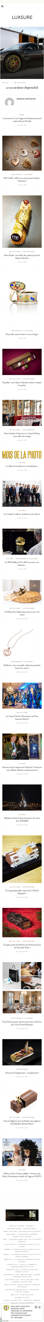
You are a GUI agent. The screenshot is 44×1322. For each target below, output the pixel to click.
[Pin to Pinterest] (19, 129)
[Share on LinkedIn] (22, 129)
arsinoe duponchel (26, 99)
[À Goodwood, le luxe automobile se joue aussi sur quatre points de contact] (22, 53)
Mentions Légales (14, 1229)
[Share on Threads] (27, 129)
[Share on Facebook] (15, 129)
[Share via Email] (31, 129)
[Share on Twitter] (17, 129)
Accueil (5, 82)
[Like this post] (12, 129)
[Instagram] (20, 23)
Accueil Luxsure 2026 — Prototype (18, 1300)
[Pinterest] (23, 23)
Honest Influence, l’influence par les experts (22, 1231)
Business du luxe (22, 1297)
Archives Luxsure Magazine (22, 1303)
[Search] (41, 6)
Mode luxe (15, 1295)
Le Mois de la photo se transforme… (22, 466)
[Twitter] (17, 23)
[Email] (30, 23)
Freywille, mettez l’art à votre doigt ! (22, 334)
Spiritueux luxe (27, 1295)
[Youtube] (27, 23)
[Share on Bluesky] (29, 129)
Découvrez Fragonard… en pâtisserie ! (22, 1073)
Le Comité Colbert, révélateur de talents (22, 514)
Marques (36, 1300)
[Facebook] (13, 23)
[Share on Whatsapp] (24, 129)
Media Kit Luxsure (17, 1226)
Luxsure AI (30, 1226)
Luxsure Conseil (30, 1229)
